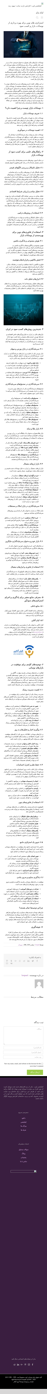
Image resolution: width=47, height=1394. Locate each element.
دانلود (23, 1118)
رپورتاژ (20, 945)
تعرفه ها (23, 1130)
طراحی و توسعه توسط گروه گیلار (23, 1382)
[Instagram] (29, 1365)
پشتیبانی (23, 1157)
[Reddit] (14, 1365)
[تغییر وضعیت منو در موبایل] (42, 17)
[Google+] (22, 1365)
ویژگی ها (23, 1126)
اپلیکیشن (24, 1122)
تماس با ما (23, 1161)
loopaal (37, 945)
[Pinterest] (25, 1365)
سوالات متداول (23, 1149)
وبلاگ (23, 1153)
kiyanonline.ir (38, 632)
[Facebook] (33, 1365)
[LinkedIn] (18, 1365)
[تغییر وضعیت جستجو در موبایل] (37, 17)
